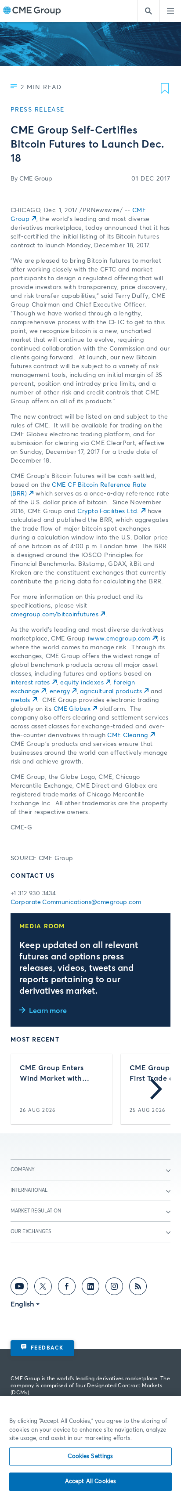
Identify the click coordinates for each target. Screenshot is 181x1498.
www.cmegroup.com (120, 639)
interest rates (30, 683)
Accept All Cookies (90, 1481)
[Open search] (148, 11)
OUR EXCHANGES (31, 1231)
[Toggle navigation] (170, 11)
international (29, 1190)
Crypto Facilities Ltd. (107, 511)
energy (60, 691)
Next (156, 1089)
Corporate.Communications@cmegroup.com (76, 902)
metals (20, 700)
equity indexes (82, 683)
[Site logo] (32, 11)
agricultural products (111, 691)
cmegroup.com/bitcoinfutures (54, 615)
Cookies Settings (90, 1456)
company (23, 1169)
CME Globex (72, 709)
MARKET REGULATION (36, 1211)
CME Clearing (127, 735)
